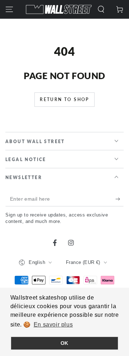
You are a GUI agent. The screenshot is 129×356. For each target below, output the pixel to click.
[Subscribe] (119, 199)
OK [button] (64, 343)
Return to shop (64, 99)
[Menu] (9, 9)
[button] (101, 9)
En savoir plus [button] (53, 324)
